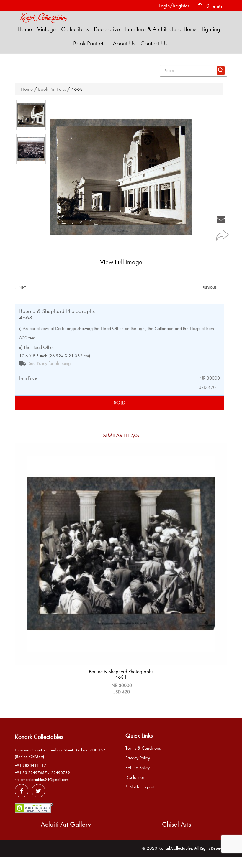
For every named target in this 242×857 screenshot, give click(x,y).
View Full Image (121, 262)
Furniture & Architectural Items (160, 29)
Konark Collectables (39, 736)
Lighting (211, 29)
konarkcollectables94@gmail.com (42, 779)
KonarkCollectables (175, 848)
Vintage (46, 29)
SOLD (119, 403)
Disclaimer (134, 777)
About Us (124, 43)
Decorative (107, 29)
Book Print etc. (90, 43)
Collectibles (75, 29)
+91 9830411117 (30, 765)
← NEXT (20, 287)
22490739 (60, 772)
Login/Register (174, 5)
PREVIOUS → (212, 287)
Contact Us (153, 43)
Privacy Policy (137, 758)
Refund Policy (137, 767)
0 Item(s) (214, 6)
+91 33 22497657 (31, 772)
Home (24, 29)
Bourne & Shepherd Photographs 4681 (121, 674)
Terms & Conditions (143, 748)
